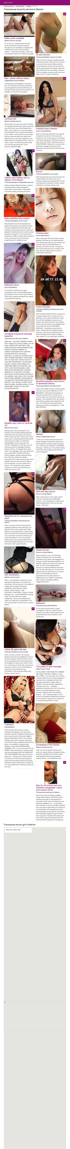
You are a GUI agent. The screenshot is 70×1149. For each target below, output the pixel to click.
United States (20, 6)
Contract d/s (10, 119)
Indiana (28, 6)
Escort (39, 171)
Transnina (9, 724)
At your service (43, 55)
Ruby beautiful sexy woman (17, 218)
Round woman (42, 550)
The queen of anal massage (48, 666)
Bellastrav (40, 603)
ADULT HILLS (8, 2)
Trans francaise (43, 307)
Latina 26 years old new (15, 649)
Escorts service (9, 6)
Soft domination (12, 575)
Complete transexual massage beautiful (18, 335)
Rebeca (39, 434)
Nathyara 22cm (12, 285)
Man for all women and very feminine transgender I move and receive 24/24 (49, 787)
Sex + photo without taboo (17, 78)
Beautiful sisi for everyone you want (18, 517)
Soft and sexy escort (45, 491)
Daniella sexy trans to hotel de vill (18, 424)
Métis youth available (14, 38)
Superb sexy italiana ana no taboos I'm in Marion (17, 178)
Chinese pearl (42, 233)
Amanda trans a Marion (46, 128)
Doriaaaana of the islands (47, 745)
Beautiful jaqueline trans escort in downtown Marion (50, 382)
